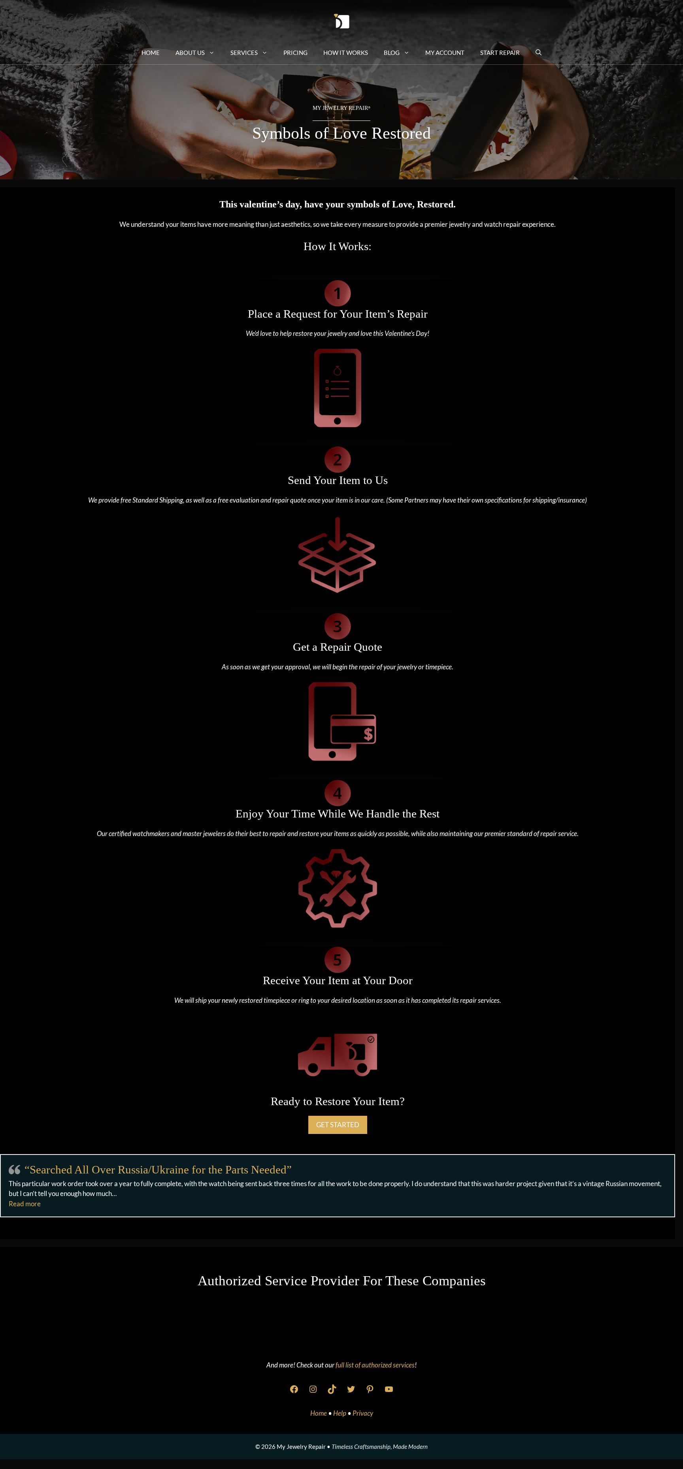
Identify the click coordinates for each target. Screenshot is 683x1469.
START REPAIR (500, 52)
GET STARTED (337, 1125)
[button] (25, 1204)
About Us (190, 52)
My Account (444, 52)
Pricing (295, 52)
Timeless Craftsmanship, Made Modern (380, 1446)
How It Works (345, 52)
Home (151, 52)
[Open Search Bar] (538, 52)
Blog (392, 52)
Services (244, 52)
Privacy (363, 1413)
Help (340, 1413)
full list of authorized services (375, 1365)
